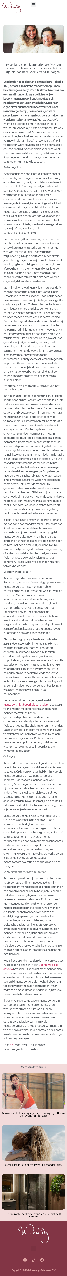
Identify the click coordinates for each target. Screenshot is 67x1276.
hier (12, 1045)
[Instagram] (25, 1260)
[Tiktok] (33, 1260)
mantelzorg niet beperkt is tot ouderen (26, 704)
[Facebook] (42, 1260)
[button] (33, 4)
